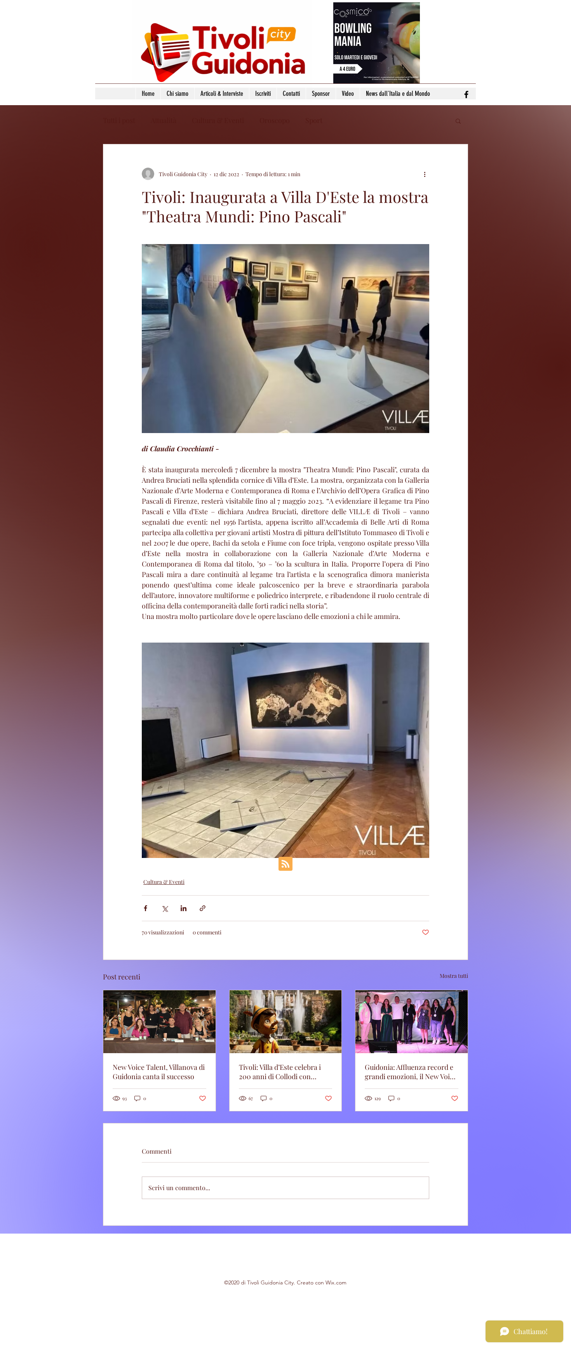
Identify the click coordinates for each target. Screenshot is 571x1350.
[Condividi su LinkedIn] (183, 908)
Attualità (163, 120)
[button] (458, 121)
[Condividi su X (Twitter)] (164, 908)
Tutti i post (119, 120)
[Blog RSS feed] (285, 864)
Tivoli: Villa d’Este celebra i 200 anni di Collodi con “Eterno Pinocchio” (280, 1071)
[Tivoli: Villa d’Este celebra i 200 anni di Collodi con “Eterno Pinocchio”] (286, 1021)
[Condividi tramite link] (202, 908)
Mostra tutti (454, 975)
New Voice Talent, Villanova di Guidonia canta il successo (159, 1071)
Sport (313, 120)
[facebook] (466, 94)
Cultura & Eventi (218, 120)
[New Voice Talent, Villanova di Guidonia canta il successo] (159, 1021)
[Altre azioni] (424, 173)
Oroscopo (274, 120)
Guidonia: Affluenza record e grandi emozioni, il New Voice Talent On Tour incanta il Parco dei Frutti (411, 1071)
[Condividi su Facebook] (145, 908)
